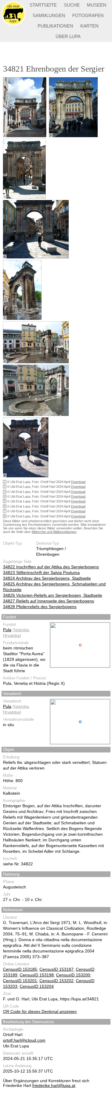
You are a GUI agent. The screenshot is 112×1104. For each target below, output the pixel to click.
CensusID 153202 (56, 980)
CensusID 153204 (37, 986)
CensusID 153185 (20, 969)
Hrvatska (11, 635)
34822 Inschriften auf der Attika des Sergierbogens (51, 566)
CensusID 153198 (37, 975)
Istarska (21, 629)
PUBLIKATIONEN (55, 25)
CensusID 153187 (56, 969)
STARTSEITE (43, 4)
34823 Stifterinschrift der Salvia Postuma (41, 572)
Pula (7, 629)
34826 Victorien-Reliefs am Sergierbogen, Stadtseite (52, 595)
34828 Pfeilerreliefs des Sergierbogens (39, 606)
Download (78, 482)
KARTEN (89, 25)
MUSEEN (96, 4)
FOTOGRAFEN (88, 15)
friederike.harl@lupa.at (53, 1085)
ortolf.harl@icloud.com (24, 1040)
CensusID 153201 (20, 980)
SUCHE (72, 4)
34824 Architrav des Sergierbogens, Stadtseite (47, 578)
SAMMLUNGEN (49, 15)
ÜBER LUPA (68, 36)
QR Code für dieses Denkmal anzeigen (40, 1011)
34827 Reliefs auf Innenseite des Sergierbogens (48, 601)
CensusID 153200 (73, 975)
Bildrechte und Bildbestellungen (54, 532)
